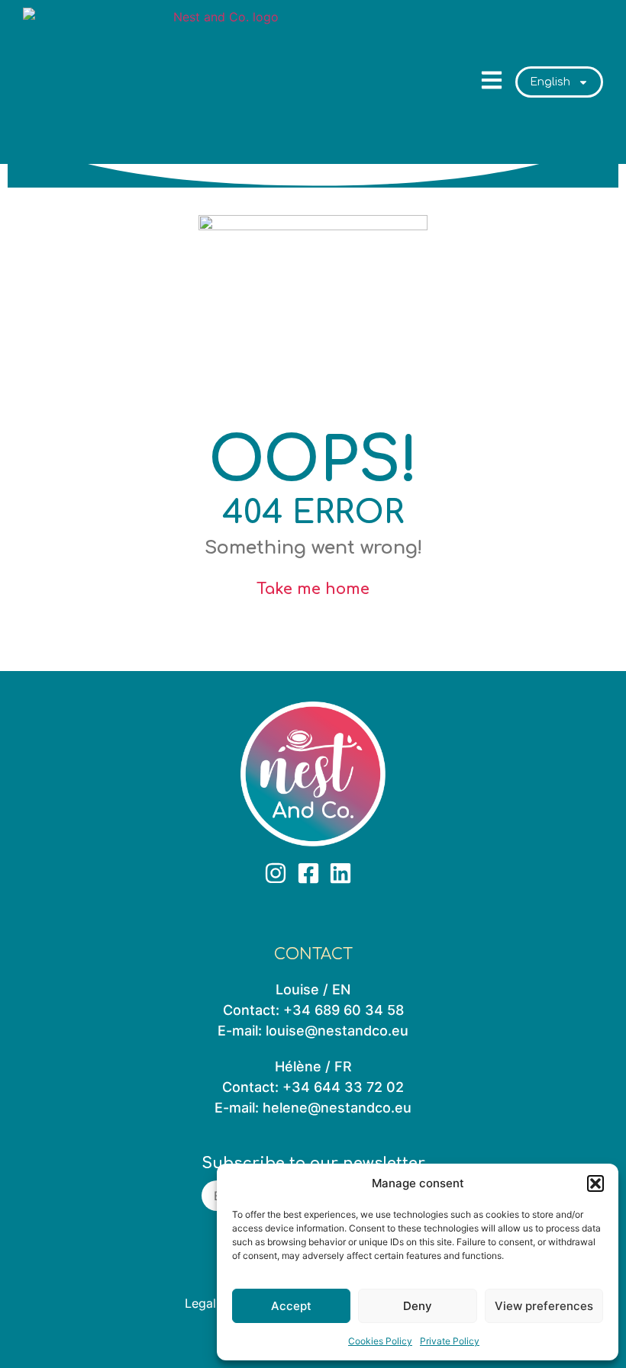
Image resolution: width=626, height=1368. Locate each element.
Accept (291, 1306)
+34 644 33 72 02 (343, 1087)
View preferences (544, 1306)
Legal (200, 1303)
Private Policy (449, 1341)
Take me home (313, 589)
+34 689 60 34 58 (343, 1010)
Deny (417, 1306)
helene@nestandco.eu (337, 1108)
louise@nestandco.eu (337, 1031)
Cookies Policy (380, 1341)
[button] (595, 1183)
